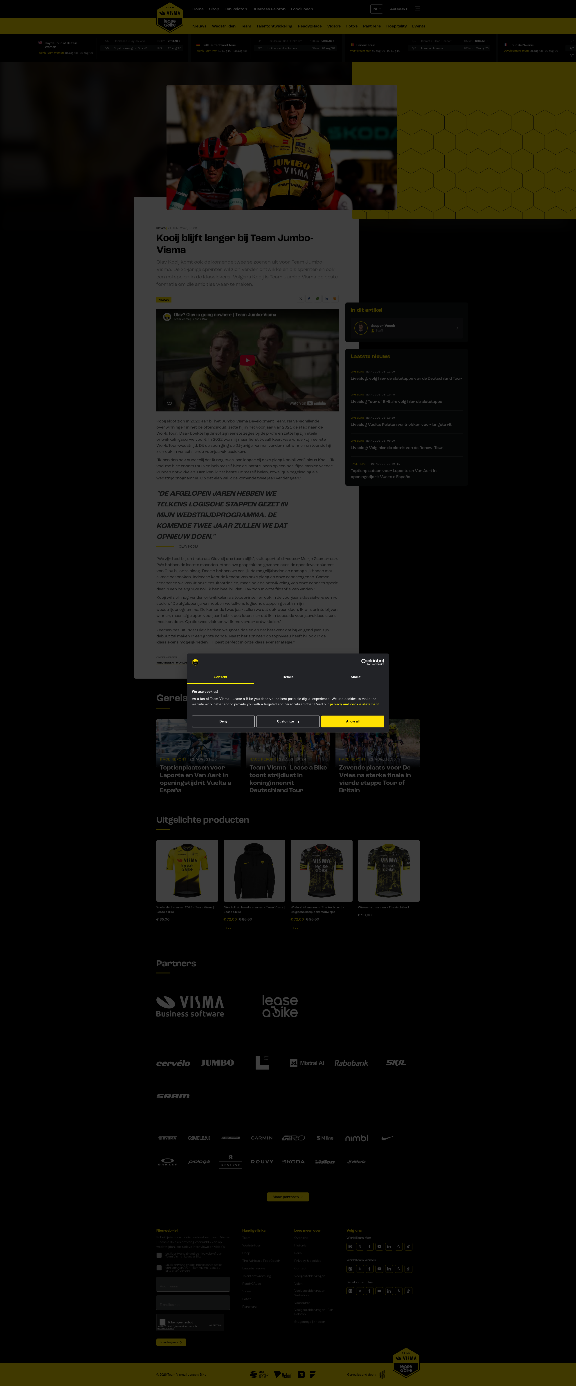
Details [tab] (288, 677)
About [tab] (355, 677)
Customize (285, 721)
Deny (223, 721)
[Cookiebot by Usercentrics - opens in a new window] (364, 662)
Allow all (353, 721)
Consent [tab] (220, 677)
